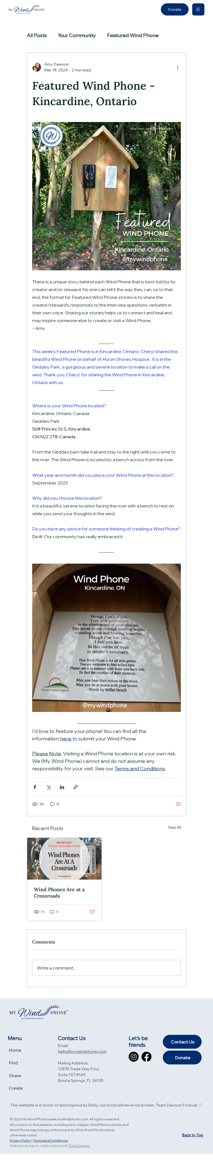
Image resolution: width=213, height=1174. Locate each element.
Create (16, 1088)
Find (13, 1063)
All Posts (37, 35)
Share (15, 1075)
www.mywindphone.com (68, 1119)
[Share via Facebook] (34, 787)
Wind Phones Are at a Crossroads (59, 892)
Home (15, 1050)
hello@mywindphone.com (82, 1051)
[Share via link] (75, 787)
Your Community (77, 35)
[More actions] (177, 67)
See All (174, 827)
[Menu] (198, 9)
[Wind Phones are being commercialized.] (64, 859)
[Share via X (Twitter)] (48, 787)
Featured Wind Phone (133, 35)
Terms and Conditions (50, 1140)
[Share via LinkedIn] (62, 787)
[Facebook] (146, 1057)
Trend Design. (79, 1146)
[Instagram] (134, 1057)
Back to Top (192, 1135)
